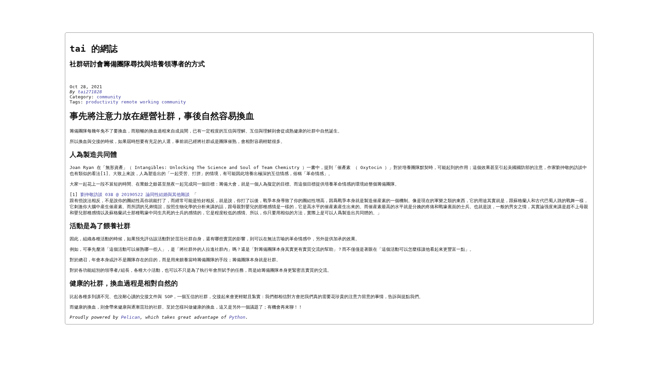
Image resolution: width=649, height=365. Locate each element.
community (109, 96)
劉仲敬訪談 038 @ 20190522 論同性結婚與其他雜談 (135, 194)
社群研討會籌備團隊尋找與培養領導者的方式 (137, 64)
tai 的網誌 (94, 49)
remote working (140, 101)
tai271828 (90, 91)
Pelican (130, 317)
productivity (102, 101)
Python (237, 317)
